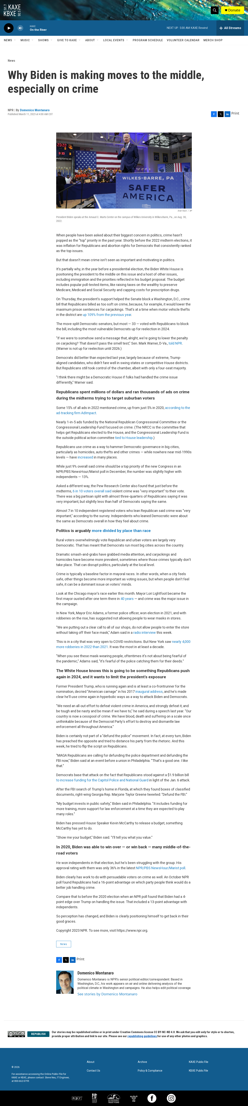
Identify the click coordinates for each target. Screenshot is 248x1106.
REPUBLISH (38, 1034)
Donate (234, 10)
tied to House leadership (134, 438)
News (8, 40)
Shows (43, 40)
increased (85, 457)
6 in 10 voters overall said (92, 491)
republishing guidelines (142, 1036)
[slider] (26, 28)
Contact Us (93, 1070)
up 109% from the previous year (107, 315)
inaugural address (149, 691)
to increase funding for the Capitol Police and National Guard (102, 780)
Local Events (113, 40)
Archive (142, 1062)
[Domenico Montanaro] (65, 982)
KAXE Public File (198, 1062)
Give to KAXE (67, 40)
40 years (127, 599)
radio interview (145, 632)
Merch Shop (213, 40)
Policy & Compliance (150, 1070)
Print (235, 113)
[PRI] (133, 1098)
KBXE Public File (198, 1070)
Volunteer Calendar (183, 40)
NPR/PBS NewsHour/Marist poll (160, 868)
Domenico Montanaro (35, 110)
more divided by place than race (121, 530)
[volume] (20, 28)
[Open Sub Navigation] (15, 40)
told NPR (175, 343)
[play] (9, 28)
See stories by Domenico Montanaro (107, 994)
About (90, 40)
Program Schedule (148, 40)
